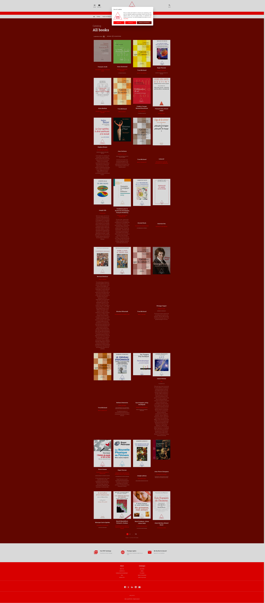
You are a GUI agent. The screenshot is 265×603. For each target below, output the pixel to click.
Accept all (119, 22)
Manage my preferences (144, 22)
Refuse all (130, 22)
